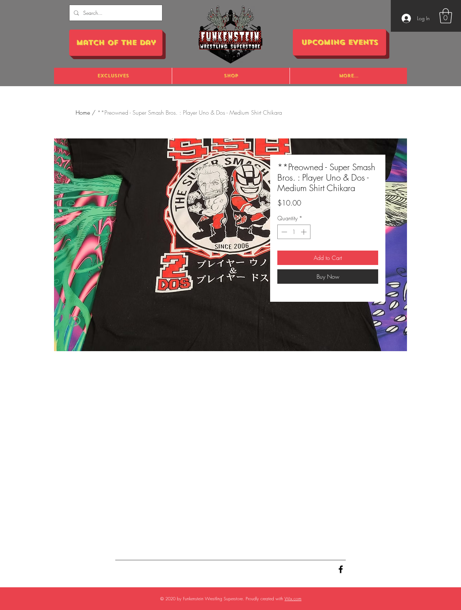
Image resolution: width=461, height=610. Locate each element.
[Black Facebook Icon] (341, 569)
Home (83, 112)
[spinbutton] (293, 232)
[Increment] (304, 232)
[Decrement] (283, 232)
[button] (445, 15)
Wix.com (293, 599)
